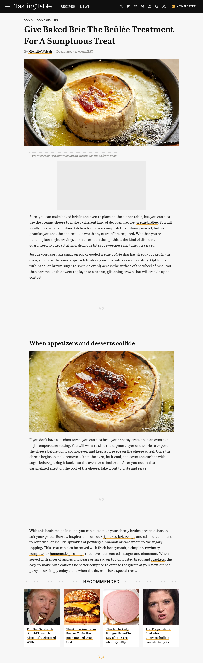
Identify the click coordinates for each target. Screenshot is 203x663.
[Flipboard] (128, 7)
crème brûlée (147, 222)
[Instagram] (150, 7)
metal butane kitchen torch (74, 227)
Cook (28, 19)
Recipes (68, 6)
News (85, 6)
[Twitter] (121, 7)
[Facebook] (114, 7)
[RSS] (164, 7)
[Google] (157, 7)
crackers (158, 559)
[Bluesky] (143, 7)
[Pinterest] (135, 7)
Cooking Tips (48, 19)
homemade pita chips (67, 553)
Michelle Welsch (40, 51)
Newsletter (186, 6)
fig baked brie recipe (119, 536)
